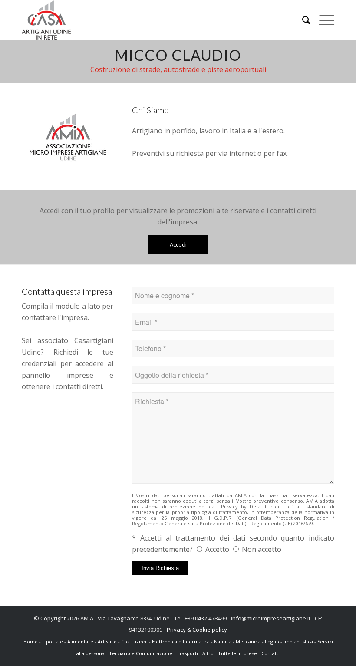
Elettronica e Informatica (181, 641)
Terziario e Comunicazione (140, 653)
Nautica (222, 641)
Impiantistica (298, 641)
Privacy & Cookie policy (197, 629)
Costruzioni (134, 641)
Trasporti (187, 653)
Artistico (107, 641)
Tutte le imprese (238, 653)
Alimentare (80, 641)
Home (31, 641)
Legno (272, 641)
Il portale (53, 641)
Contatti (270, 653)
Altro (208, 653)
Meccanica (248, 641)
